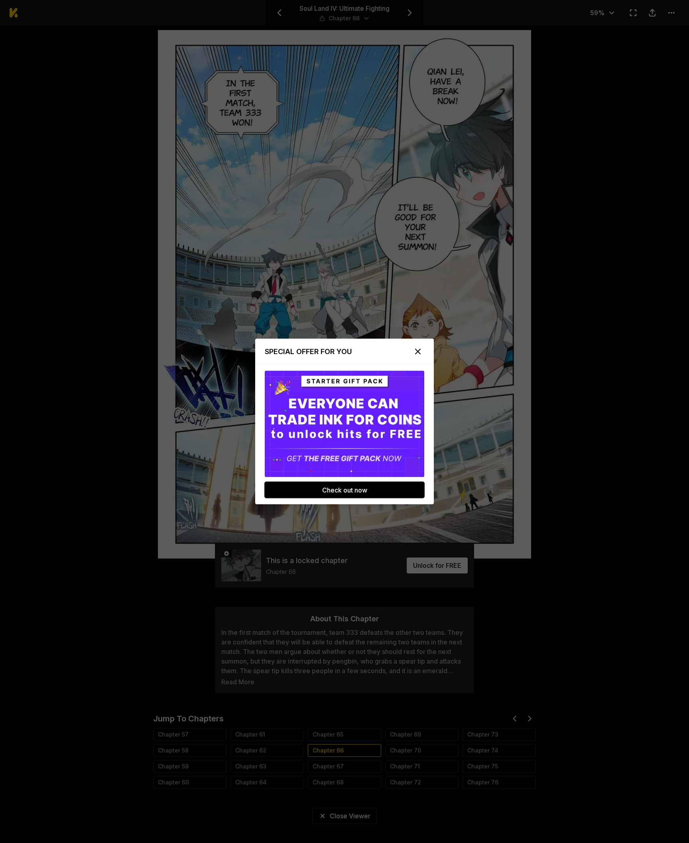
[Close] (417, 351)
